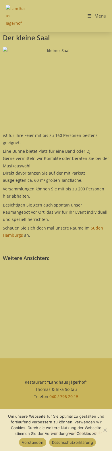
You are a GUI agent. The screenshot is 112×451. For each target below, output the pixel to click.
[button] (17, 281)
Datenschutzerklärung (72, 442)
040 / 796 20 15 (63, 396)
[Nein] (105, 430)
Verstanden (32, 442)
